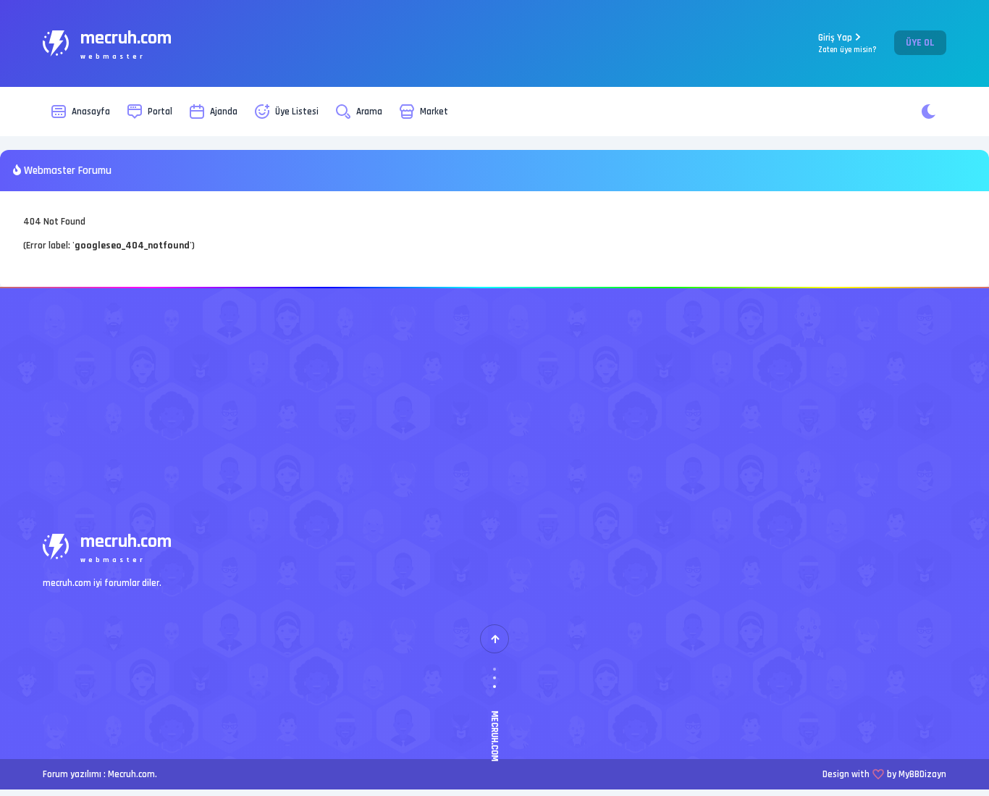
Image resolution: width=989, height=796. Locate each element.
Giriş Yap (847, 43)
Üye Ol (920, 42)
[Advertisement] (494, 397)
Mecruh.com (131, 774)
